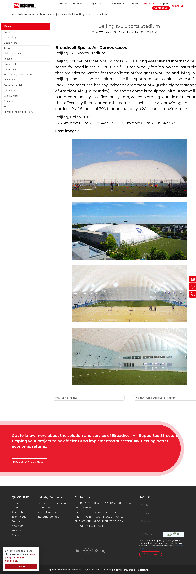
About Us (17, 526)
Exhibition (9, 80)
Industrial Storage (48, 516)
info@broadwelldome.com (100, 512)
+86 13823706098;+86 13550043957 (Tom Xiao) (105, 503)
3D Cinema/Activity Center (19, 74)
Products (17, 507)
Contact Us (18, 535)
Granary (8, 101)
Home (15, 503)
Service (16, 521)
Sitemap (118, 570)
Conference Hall (13, 85)
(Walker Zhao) (83, 507)
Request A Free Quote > (29, 461)
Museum (9, 106)
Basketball (10, 64)
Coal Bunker (11, 96)
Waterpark (10, 69)
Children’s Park (12, 53)
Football (8, 58)
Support (17, 530)
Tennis (7, 48)
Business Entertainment (52, 503)
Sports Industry (46, 507)
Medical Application (49, 512)
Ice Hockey (10, 37)
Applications (19, 512)
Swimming (10, 32)
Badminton (10, 42)
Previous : (66, 398)
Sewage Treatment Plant (18, 111)
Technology (19, 516)
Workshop (10, 90)
